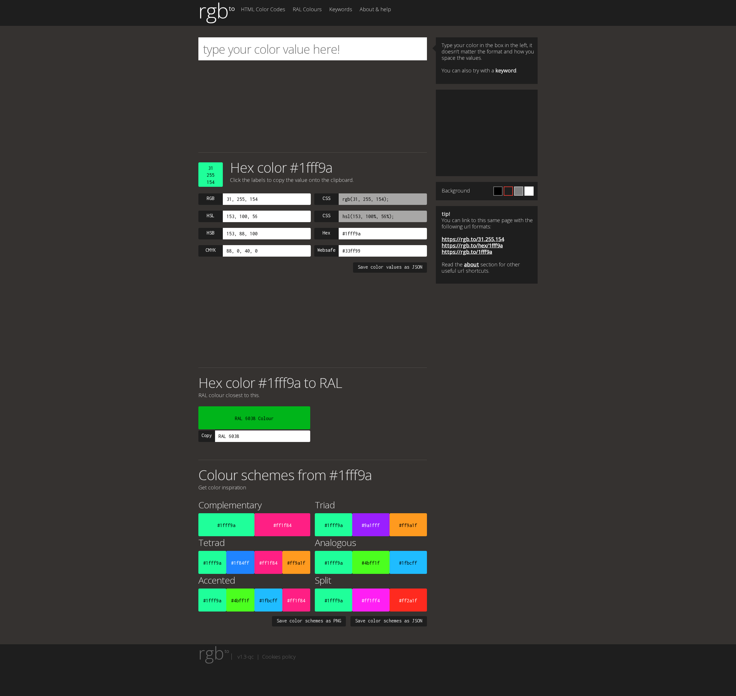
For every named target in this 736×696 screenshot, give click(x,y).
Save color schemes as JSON (388, 620)
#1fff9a (226, 525)
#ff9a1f (408, 525)
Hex (326, 232)
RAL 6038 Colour (254, 418)
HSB (210, 232)
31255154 (210, 175)
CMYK (211, 250)
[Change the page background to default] (508, 191)
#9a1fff (371, 525)
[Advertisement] (312, 106)
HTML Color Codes (263, 9)
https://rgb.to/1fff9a (467, 251)
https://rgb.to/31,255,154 (473, 239)
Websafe (326, 250)
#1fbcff (408, 563)
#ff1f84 (282, 525)
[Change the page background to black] (498, 191)
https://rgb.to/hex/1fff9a (472, 245)
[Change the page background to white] (529, 191)
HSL (210, 215)
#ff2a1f (408, 600)
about (471, 264)
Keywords (340, 9)
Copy (207, 435)
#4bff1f (371, 563)
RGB (210, 198)
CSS (326, 198)
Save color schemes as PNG (309, 620)
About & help (375, 9)
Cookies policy (279, 656)
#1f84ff (240, 563)
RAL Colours (307, 9)
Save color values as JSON (390, 267)
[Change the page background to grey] (518, 191)
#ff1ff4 (371, 600)
